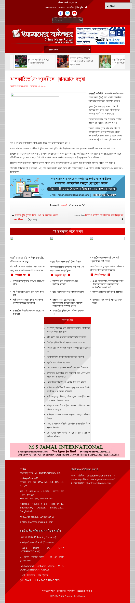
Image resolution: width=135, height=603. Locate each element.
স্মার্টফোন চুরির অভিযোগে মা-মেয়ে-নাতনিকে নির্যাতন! (66, 282)
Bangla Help (82, 7)
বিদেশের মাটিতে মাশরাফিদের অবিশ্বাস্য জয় (104, 215)
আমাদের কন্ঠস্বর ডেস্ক (19, 86)
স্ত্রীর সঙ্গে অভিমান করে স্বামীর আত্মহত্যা (68, 291)
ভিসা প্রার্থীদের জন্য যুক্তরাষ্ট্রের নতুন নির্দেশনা (65, 356)
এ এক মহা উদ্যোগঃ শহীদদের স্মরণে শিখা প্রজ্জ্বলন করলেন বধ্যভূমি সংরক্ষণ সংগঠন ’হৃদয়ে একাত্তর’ (107, 284)
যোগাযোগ (61, 7)
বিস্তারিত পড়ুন (20, 274)
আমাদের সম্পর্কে (50, 7)
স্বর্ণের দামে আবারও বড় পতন (58, 362)
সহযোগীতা (70, 7)
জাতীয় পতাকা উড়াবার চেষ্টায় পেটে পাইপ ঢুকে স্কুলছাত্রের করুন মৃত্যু (28, 301)
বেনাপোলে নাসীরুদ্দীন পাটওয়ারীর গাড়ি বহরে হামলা (66, 382)
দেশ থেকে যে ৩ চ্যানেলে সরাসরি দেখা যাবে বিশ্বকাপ (67, 367)
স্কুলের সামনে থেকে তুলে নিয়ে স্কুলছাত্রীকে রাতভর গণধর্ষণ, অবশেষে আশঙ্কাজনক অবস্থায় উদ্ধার (67, 303)
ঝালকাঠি (64, 205)
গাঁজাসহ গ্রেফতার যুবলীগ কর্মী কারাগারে (107, 291)
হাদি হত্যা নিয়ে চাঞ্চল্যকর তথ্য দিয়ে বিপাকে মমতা (66, 337)
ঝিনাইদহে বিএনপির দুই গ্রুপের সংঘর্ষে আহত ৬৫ (66, 342)
